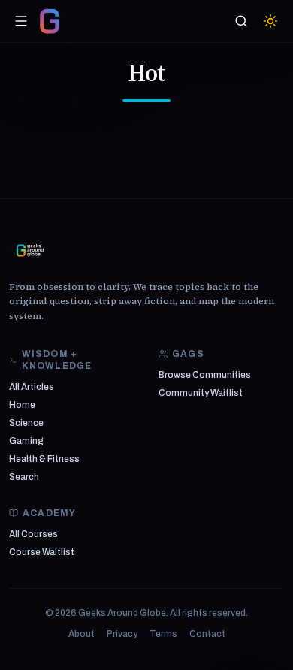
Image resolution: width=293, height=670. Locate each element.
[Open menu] (21, 21)
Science (26, 423)
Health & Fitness (44, 459)
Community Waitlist (201, 393)
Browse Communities (205, 375)
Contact (207, 634)
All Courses (33, 534)
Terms (163, 634)
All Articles (31, 387)
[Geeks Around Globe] (30, 250)
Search (24, 477)
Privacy (122, 634)
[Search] (241, 21)
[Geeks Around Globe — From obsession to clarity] (49, 21)
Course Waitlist (41, 552)
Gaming (26, 441)
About (81, 634)
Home (22, 405)
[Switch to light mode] (270, 21)
